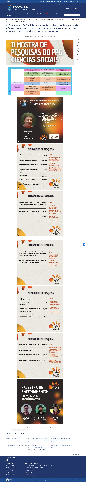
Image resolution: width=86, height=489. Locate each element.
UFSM (76, 480)
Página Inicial (16, 13)
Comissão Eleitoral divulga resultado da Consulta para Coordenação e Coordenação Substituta (61, 440)
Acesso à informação (50, 1)
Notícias (28, 13)
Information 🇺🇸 (34, 13)
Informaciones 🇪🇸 (44, 13)
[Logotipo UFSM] (9, 7)
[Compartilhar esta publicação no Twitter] (77, 45)
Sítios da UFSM (70, 4)
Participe (59, 1)
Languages (48, 4)
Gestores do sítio (17, 16)
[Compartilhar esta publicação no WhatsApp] (77, 50)
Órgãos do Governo (74, 1)
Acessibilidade (63, 4)
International (56, 4)
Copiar (53, 427)
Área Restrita (77, 4)
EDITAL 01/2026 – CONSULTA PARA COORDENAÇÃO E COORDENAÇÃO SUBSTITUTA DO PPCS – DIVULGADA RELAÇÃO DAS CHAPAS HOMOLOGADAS (38, 448)
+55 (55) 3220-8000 (10, 474)
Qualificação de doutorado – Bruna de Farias (16, 438)
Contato (56, 13)
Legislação (66, 1)
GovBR (8, 1)
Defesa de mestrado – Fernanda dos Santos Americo (61, 446)
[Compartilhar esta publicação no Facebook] (77, 41)
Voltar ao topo (76, 454)
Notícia (19, 429)
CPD (79, 480)
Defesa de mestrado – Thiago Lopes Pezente (16, 445)
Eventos (51, 13)
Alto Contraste (70, 8)
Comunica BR (41, 1)
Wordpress (52, 480)
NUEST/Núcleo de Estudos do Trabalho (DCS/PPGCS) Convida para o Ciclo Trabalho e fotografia (39, 440)
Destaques (15, 429)
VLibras (78, 8)
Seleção (22, 13)
